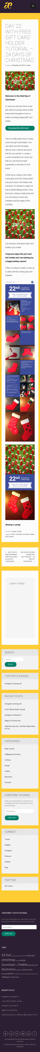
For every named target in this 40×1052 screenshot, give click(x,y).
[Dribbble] (11, 1033)
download (26, 534)
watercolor (14, 977)
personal (5, 974)
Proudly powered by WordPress (14, 1044)
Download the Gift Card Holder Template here (18, 128)
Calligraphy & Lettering (12, 754)
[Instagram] (17, 1033)
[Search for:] (14, 659)
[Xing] (34, 1033)
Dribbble (7, 845)
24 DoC (12, 534)
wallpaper (6, 977)
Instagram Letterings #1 (13, 715)
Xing (6, 867)
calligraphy (30, 955)
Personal (8, 782)
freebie (32, 534)
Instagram (8, 850)
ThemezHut (19, 1046)
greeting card (33, 965)
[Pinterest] (22, 1033)
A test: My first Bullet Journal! (15, 709)
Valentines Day (34, 974)
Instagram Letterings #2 (13, 683)
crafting (18, 960)
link (31, 970)
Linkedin (7, 862)
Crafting (7, 760)
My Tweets (9, 886)
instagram (19, 970)
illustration (8, 969)
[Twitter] (5, 1033)
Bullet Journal (9, 749)
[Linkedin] (28, 1033)
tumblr (23, 974)
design (23, 960)
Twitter (7, 839)
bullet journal (22, 956)
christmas (19, 534)
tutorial (11, 536)
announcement (15, 956)
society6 (16, 974)
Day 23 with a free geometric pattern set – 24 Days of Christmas (28, 556)
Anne (29, 65)
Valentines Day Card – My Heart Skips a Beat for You (20, 727)
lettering (26, 970)
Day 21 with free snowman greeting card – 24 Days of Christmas (11, 556)
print (6, 536)
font (16, 965)
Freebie (19, 531)
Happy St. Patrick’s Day (12, 721)
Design (14, 531)
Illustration (8, 777)
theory (19, 974)
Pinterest (8, 856)
